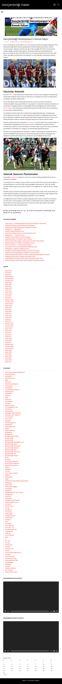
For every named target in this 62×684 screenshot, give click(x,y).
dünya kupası (9, 411)
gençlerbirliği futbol (11, 444)
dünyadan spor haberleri (12, 415)
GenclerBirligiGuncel (26, 41)
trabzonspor (9, 545)
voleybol (7, 566)
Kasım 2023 (8, 271)
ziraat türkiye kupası (11, 572)
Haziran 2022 (9, 304)
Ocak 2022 (8, 313)
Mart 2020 (8, 354)
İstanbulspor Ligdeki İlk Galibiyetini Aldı (17, 249)
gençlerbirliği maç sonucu (13, 452)
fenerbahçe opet (10, 426)
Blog (6, 210)
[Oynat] (5, 611)
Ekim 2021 (8, 319)
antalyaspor (8, 388)
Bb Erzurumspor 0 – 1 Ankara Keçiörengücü (18, 245)
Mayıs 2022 (8, 305)
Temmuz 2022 (9, 302)
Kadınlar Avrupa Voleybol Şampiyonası (16, 481)
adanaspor (8, 376)
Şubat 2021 (8, 335)
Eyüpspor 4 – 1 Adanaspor (13, 229)
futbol (31, 210)
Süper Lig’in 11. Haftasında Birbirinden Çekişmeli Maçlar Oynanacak (25, 223)
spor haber (8, 523)
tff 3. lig (7, 543)
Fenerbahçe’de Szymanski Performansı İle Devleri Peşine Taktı (24, 258)
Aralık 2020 (8, 338)
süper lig (7, 533)
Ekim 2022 (8, 296)
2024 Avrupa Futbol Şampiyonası (15, 372)
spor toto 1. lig (9, 527)
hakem (7, 467)
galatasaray (8, 432)
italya (6, 479)
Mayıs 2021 (8, 329)
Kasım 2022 (8, 294)
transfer (7, 547)
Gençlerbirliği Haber (16, 5)
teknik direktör (9, 535)
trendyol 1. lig (9, 549)
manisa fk (8, 496)
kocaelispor (8, 488)
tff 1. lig (23, 210)
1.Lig (13, 94)
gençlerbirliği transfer (11, 456)
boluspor (8, 403)
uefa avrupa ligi (10, 556)
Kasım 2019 (8, 360)
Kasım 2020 (8, 340)
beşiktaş (7, 395)
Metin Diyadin (7, 108)
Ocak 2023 (8, 290)
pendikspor (8, 510)
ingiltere (7, 475)
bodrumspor (9, 401)
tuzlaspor (8, 554)
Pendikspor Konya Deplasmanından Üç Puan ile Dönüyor (22, 250)
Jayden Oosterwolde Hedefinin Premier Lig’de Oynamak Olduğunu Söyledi (27, 254)
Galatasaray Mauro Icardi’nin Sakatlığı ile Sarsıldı (19, 243)
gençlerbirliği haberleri (12, 448)
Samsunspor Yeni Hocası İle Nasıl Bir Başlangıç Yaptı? (21, 247)
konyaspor (8, 490)
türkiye (7, 551)
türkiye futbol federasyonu (13, 552)
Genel (18, 210)
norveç (7, 508)
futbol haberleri (38, 210)
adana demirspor (10, 374)
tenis (6, 537)
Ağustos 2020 (9, 344)
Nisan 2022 (8, 307)
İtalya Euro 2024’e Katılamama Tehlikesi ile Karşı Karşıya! (22, 252)
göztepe (7, 459)
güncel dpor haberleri (11, 461)
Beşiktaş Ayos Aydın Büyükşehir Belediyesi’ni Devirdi (21, 227)
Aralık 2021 (8, 315)
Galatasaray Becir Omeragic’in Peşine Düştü (18, 239)
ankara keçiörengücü (11, 384)
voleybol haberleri (10, 568)
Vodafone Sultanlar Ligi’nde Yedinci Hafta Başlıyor (20, 225)
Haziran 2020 (9, 348)
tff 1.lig (10, 212)
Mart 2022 (8, 309)
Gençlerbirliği (15, 177)
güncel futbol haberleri (12, 463)
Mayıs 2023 (8, 282)
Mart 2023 (8, 286)
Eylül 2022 (8, 298)
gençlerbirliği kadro (11, 450)
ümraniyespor (9, 562)
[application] (31, 597)
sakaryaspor (9, 514)
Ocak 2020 (8, 358)
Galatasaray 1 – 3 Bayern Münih (14, 235)
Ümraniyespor (30, 122)
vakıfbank (8, 564)
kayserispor (8, 485)
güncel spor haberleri (11, 465)
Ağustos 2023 (9, 276)
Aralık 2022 (8, 292)
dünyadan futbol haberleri (13, 413)
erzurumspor (9, 417)
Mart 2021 (8, 333)
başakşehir (8, 393)
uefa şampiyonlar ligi (11, 560)
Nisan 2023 (8, 284)
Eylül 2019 (8, 362)
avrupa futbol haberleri (12, 390)
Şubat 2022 (8, 311)
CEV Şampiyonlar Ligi (11, 407)
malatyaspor (9, 494)
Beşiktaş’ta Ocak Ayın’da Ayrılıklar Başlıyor (18, 237)
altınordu (8, 382)
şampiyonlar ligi (10, 516)
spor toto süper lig (10, 529)
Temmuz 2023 (9, 278)
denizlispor (8, 409)
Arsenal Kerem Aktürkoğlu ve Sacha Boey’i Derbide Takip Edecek (24, 241)
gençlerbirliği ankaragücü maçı (14, 442)
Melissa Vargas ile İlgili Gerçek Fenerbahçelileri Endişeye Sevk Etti (24, 260)
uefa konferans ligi (11, 558)
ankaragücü (8, 386)
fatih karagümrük (10, 423)
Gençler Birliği (9, 438)
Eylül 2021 (8, 321)
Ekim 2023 (8, 273)
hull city (7, 471)
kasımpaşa (8, 483)
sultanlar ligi (9, 531)
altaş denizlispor (10, 378)
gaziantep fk (9, 434)
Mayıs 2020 (8, 350)
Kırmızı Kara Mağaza (11, 487)
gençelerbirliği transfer (12, 436)
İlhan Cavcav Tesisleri (11, 473)
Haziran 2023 (9, 280)
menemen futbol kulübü (12, 500)
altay (6, 380)
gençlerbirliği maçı (10, 454)
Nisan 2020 (8, 352)
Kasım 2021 (8, 317)
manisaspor (8, 498)
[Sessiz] (54, 611)
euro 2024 (8, 419)
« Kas (4, 674)
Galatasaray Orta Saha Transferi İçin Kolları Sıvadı (20, 256)
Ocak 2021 (8, 337)
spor (6, 521)
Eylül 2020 (8, 342)
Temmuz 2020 (9, 346)
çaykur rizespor (10, 405)
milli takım (8, 504)
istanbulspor (9, 477)
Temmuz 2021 (9, 325)
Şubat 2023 (8, 288)
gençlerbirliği (12, 210)
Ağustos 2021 (9, 323)
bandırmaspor (9, 392)
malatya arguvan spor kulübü (14, 492)
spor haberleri (9, 525)
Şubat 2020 (8, 356)
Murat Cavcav (9, 506)
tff (5, 539)
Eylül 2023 (8, 274)
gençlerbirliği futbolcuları (12, 446)
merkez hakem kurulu (11, 502)
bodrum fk (8, 399)
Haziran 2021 (9, 327)
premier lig (8, 512)
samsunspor (9, 518)
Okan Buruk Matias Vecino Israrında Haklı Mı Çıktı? (20, 233)
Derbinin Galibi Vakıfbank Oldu (14, 231)
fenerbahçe (8, 424)
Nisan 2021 (8, 331)
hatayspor (8, 469)
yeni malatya (9, 570)
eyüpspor (8, 421)
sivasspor (8, 519)
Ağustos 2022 (9, 300)
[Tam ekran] (56, 611)
